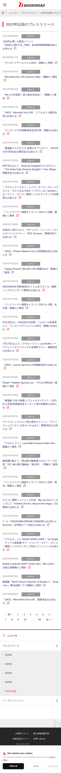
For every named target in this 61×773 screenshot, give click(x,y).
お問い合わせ (39, 739)
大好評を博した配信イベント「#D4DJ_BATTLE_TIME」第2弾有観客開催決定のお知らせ (30, 45)
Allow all (13, 766)
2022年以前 (10, 691)
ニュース (13, 13)
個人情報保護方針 (41, 733)
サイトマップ (23, 744)
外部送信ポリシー (21, 739)
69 (39, 619)
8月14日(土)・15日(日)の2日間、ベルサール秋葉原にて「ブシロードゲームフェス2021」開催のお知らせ (30, 326)
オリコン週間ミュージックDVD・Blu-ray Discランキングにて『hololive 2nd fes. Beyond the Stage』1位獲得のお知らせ (30, 503)
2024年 (8, 673)
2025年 (8, 664)
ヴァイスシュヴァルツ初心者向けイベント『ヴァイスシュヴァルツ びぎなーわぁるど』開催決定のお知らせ (30, 425)
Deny (35, 766)
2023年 (8, 682)
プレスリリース (29, 13)
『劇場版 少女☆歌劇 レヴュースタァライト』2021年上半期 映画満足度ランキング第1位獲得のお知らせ (30, 404)
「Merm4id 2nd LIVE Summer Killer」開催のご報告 (30, 76)
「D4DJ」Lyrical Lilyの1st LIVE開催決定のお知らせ (30, 364)
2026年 (8, 655)
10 (25, 619)
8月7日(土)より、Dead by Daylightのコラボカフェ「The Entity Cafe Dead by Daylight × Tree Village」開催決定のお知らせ (30, 169)
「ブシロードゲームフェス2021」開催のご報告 (28, 62)
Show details (53, 766)
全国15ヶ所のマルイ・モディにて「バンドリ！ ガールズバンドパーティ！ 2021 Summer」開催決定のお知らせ (30, 233)
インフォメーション (13, 700)
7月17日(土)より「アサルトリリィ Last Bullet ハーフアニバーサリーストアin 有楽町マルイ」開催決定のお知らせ (30, 347)
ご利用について (22, 733)
